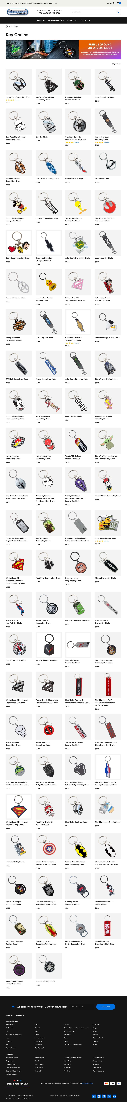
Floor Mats (67, 1061)
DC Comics (9, 1028)
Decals (37, 1061)
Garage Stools (10, 1064)
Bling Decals (10, 1061)
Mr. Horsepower (40, 1038)
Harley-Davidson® (70, 1031)
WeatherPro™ (39, 1048)
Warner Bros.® (10, 1048)
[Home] (7, 26)
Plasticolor (38, 1041)
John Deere (67, 1035)
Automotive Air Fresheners (73, 1058)
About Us (41, 20)
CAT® (36, 1024)
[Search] (118, 11)
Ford (7, 1031)
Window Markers (11, 1074)
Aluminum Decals (12, 1058)
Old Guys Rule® (98, 1038)
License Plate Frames (13, 1068)
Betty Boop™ (10, 1024)
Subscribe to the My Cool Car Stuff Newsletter (42, 1006)
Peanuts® (9, 1041)
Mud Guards (39, 1068)
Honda (95, 1031)
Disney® (37, 1028)
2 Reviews (106, 142)
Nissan (66, 1038)
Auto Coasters (40, 1058)
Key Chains (67, 1064)
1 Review (17, 100)
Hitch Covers (39, 1064)
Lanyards (96, 1064)
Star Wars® (38, 1045)
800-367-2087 (87, 1083)
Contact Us (85, 20)
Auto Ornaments (98, 1058)
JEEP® (37, 1035)
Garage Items (97, 1061)
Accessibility (54, 1095)
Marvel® (95, 1035)
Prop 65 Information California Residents (18, 1099)
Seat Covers (97, 1068)
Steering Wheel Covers (13, 1071)
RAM (7, 1045)
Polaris (66, 1041)
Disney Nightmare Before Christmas (76, 1028)
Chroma (66, 1024)
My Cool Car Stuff (16, 1095)
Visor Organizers (98, 1071)
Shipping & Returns (74, 1095)
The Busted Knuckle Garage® (73, 1045)
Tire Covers (67, 1071)
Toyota (95, 1045)
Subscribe (106, 1007)
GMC (36, 1031)
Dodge (95, 1028)
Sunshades (38, 1071)
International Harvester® (14, 1035)
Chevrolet (96, 1024)
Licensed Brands (12, 1021)
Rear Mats (67, 1068)
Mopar (8, 1038)
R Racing (96, 1041)
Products (9, 1054)
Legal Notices (63, 1095)
